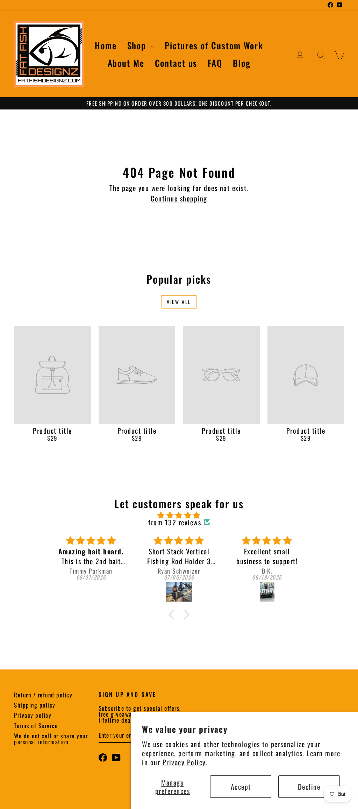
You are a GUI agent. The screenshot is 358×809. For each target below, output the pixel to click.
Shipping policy (35, 705)
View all (179, 301)
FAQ (215, 62)
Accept (241, 786)
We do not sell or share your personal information (51, 738)
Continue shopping (179, 198)
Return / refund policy (43, 694)
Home (106, 45)
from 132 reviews (174, 522)
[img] (179, 515)
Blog (242, 62)
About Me (126, 62)
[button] (173, 614)
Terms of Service (36, 725)
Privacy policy (32, 715)
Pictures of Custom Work (214, 45)
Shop (138, 45)
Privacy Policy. (185, 762)
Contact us (176, 62)
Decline (309, 786)
